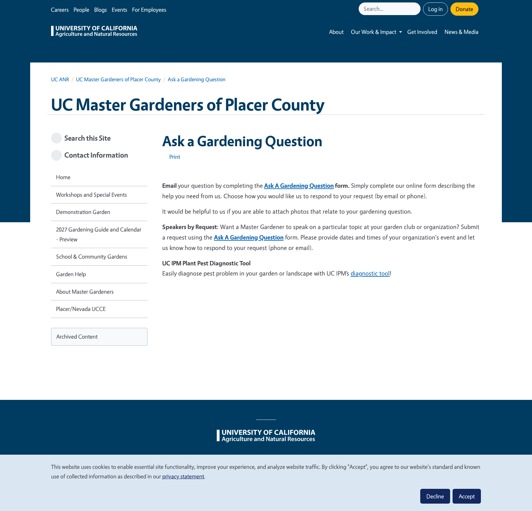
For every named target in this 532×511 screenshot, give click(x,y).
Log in (435, 9)
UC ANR (60, 79)
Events (119, 9)
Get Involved (422, 31)
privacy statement (183, 476)
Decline (435, 496)
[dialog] (266, 482)
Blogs (100, 9)
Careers (60, 9)
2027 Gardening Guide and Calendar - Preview (98, 234)
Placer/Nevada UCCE (81, 308)
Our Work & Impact (373, 31)
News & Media (461, 31)
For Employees (149, 9)
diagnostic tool (370, 273)
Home (63, 177)
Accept (467, 496)
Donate (464, 9)
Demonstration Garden (83, 211)
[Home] (94, 32)
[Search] (417, 8)
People (81, 9)
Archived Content (77, 336)
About (336, 31)
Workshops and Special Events (91, 194)
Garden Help (71, 274)
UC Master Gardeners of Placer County (118, 79)
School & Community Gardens (91, 256)
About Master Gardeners (85, 291)
